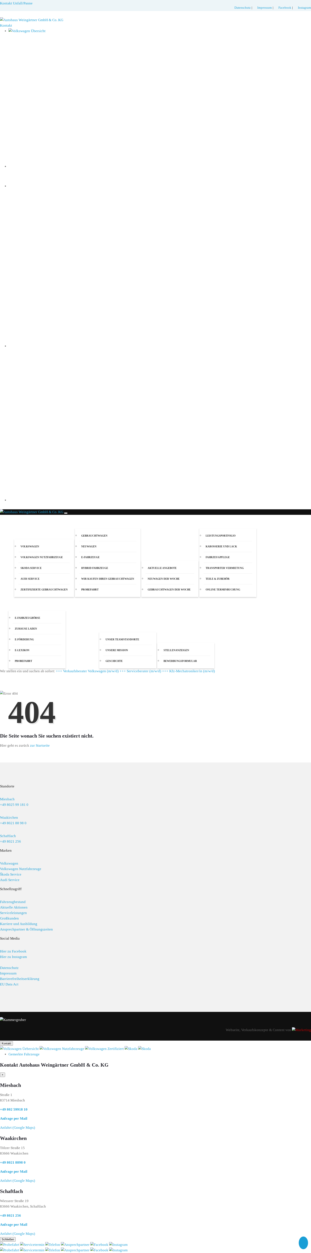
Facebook (285, 7)
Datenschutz (242, 7)
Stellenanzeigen (176, 650)
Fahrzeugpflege (218, 557)
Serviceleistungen (13, 913)
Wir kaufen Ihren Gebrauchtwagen (107, 578)
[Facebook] (99, 1245)
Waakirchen (9, 818)
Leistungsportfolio (220, 535)
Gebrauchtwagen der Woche (169, 589)
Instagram (304, 7)
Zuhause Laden (26, 628)
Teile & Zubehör (218, 578)
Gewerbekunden (80, 661)
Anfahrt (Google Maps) (17, 1128)
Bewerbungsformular (180, 661)
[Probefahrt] (10, 1245)
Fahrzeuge (84, 521)
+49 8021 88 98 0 (13, 823)
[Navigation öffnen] (65, 513)
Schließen (8, 1239)
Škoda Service (10, 874)
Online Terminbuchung (223, 589)
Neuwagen (88, 546)
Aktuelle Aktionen (14, 907)
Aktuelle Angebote (162, 568)
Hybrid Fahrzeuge (94, 568)
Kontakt (6, 25)
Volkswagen (30, 546)
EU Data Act (9, 984)
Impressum (264, 7)
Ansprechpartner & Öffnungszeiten (26, 929)
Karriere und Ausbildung (18, 924)
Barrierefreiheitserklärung (19, 979)
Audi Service (30, 578)
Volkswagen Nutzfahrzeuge (42, 557)
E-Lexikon (22, 650)
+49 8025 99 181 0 (14, 805)
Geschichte (114, 661)
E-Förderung (24, 639)
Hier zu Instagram (13, 957)
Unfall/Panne (23, 3)
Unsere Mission (117, 650)
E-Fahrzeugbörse (27, 617)
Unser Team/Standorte (122, 639)
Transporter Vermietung (225, 568)
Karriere (165, 636)
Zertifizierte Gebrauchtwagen (44, 589)
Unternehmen (110, 625)
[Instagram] (118, 1245)
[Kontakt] (53, 1245)
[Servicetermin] (32, 1245)
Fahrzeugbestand (13, 902)
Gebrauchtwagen (94, 535)
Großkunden (9, 918)
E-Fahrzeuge (90, 557)
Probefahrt (90, 589)
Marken (21, 532)
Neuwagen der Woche (164, 578)
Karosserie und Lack (221, 546)
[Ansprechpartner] (75, 1245)
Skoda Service (31, 568)
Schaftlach (8, 836)
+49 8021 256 (10, 841)
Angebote (149, 553)
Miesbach (7, 799)
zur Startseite (40, 745)
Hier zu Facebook (13, 951)
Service (205, 521)
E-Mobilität (18, 603)
